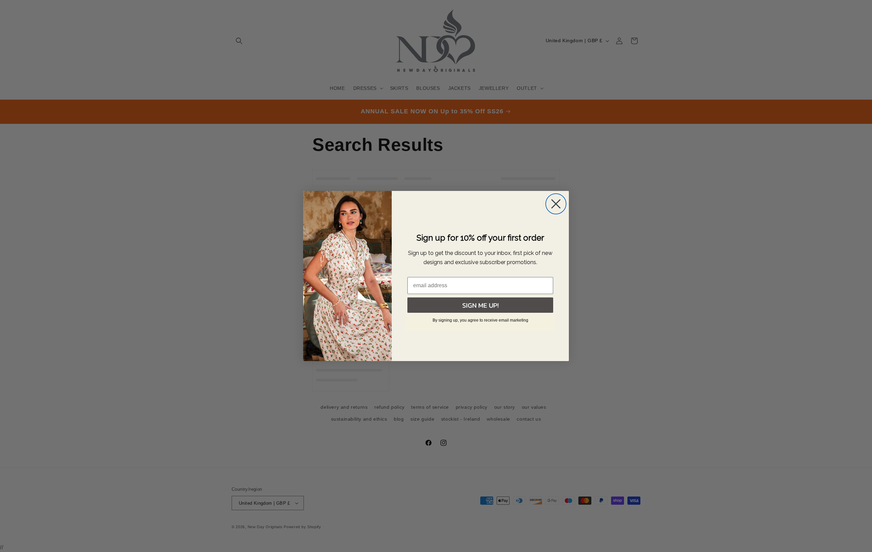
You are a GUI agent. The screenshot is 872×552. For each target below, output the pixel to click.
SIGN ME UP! (480, 305)
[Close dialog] (556, 204)
